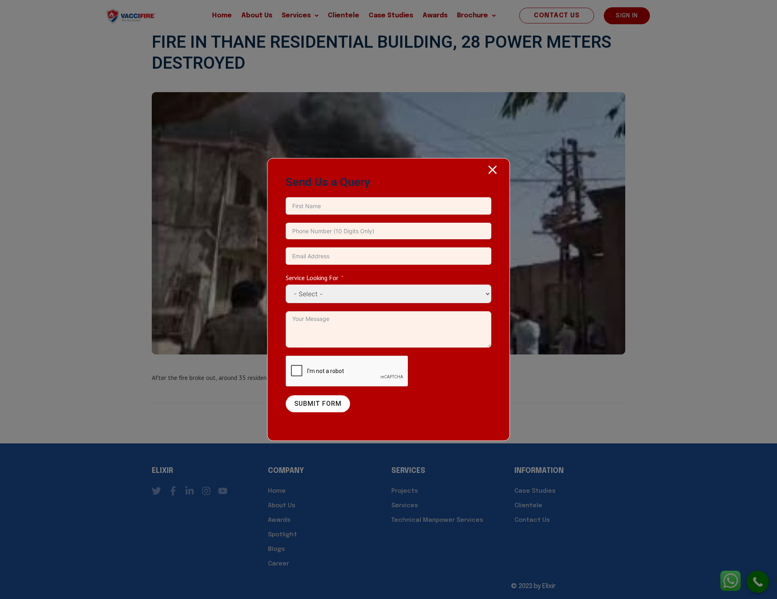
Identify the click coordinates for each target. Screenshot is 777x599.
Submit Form (318, 404)
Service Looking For (312, 278)
